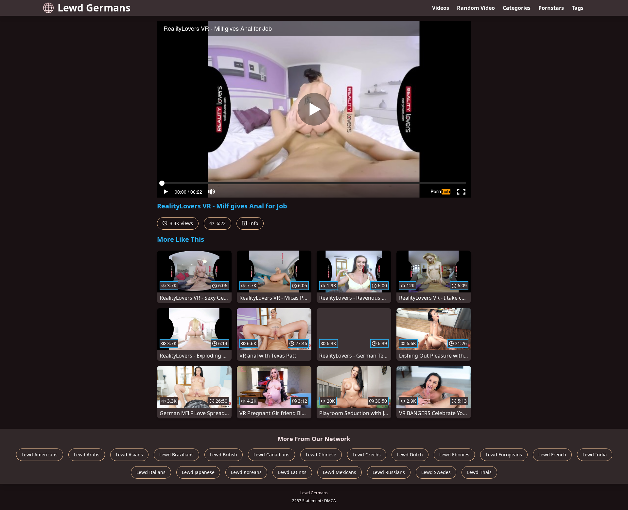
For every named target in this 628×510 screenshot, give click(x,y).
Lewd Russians (389, 472)
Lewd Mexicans (339, 472)
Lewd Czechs (367, 454)
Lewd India (595, 454)
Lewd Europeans (504, 454)
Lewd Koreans (246, 472)
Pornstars (551, 7)
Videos (440, 7)
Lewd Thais (479, 472)
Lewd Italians (151, 472)
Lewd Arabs (86, 454)
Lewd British (223, 454)
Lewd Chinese (321, 454)
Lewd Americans (40, 454)
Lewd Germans (94, 7)
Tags (578, 7)
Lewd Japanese (198, 472)
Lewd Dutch (410, 454)
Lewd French (552, 454)
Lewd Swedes (436, 472)
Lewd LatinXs (292, 472)
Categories (517, 7)
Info (253, 223)
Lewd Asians (129, 454)
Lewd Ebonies (454, 454)
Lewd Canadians (271, 454)
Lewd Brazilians (176, 454)
